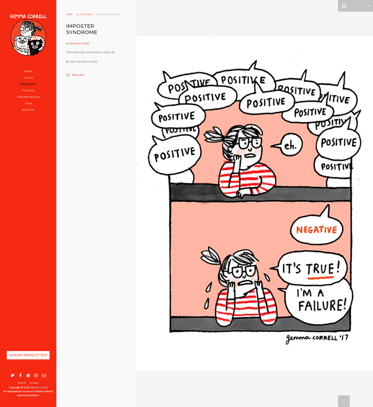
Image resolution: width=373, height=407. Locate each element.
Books (28, 71)
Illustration (28, 84)
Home (69, 14)
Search (22, 383)
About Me (28, 109)
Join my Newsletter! (28, 355)
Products (28, 90)
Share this (78, 74)
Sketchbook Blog (28, 96)
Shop (28, 103)
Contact (34, 383)
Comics (28, 77)
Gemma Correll (39, 387)
